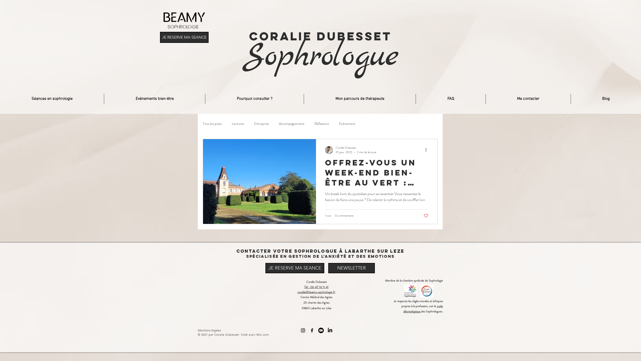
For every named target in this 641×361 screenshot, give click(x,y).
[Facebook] (312, 330)
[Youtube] (321, 330)
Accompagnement (291, 123)
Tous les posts (212, 123)
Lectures (238, 123)
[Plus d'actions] (428, 150)
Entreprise (261, 123)
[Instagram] (303, 330)
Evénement (347, 123)
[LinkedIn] (330, 330)
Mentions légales (209, 330)
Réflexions (321, 123)
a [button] (414, 306)
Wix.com (262, 334)
